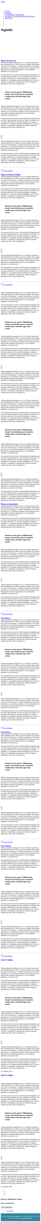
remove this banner (26, 1218)
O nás (7, 11)
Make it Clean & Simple (10, 175)
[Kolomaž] (20, 5)
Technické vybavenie (14, 14)
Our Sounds (6, 846)
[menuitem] (22, 11)
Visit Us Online (7, 960)
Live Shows (5, 618)
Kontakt (9, 18)
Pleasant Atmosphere (9, 504)
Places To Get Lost (8, 61)
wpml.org (17, 1216)
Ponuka (8, 13)
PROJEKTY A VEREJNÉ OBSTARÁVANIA (20, 16)
